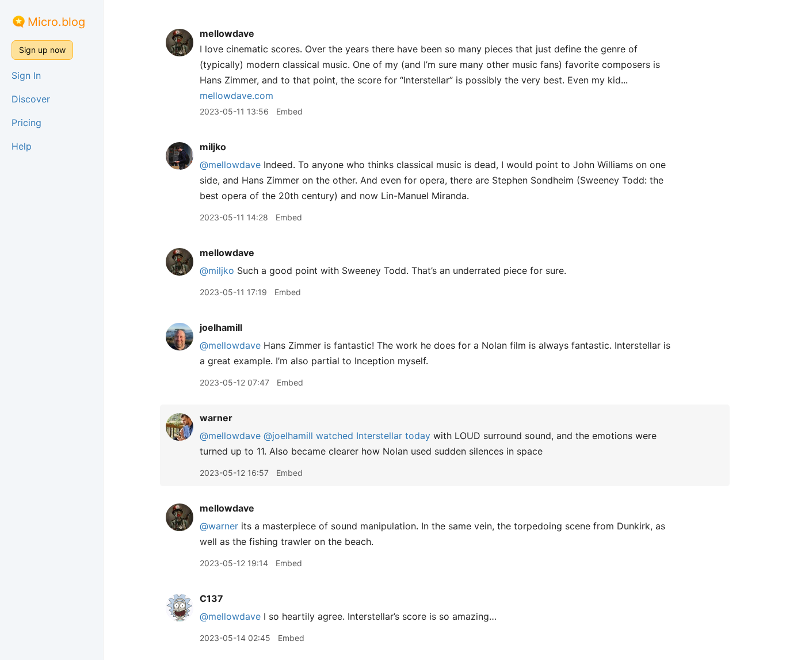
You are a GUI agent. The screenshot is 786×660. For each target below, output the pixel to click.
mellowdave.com (236, 95)
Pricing (26, 122)
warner (216, 418)
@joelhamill (288, 435)
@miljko (217, 270)
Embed (289, 111)
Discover (31, 99)
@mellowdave (230, 164)
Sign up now (42, 50)
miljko (213, 146)
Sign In (26, 75)
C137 (211, 598)
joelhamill (221, 327)
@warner (219, 526)
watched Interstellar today (373, 435)
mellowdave (227, 33)
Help (22, 146)
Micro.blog (56, 22)
